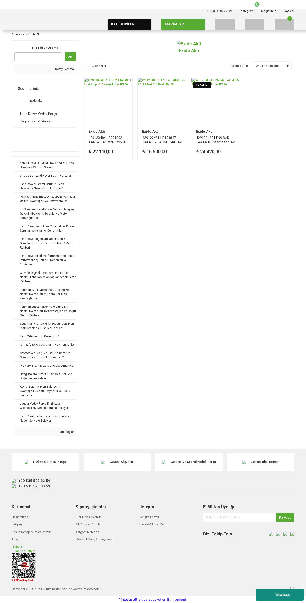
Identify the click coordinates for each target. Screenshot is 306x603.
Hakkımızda (20, 517)
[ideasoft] (127, 600)
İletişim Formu (149, 517)
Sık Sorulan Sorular (89, 524)
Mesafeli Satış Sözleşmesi (94, 539)
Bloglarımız (268, 11)
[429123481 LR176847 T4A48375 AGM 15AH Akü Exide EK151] (162, 102)
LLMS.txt (17, 547)
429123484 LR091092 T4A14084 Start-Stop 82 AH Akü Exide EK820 (107, 140)
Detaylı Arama (64, 69)
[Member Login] (254, 24)
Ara (70, 56)
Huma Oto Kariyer (23, 551)
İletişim (17, 524)
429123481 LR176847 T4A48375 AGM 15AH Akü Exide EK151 (162, 140)
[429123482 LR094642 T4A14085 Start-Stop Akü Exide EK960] (215, 102)
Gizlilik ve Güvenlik (88, 517)
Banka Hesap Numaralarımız (31, 532)
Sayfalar (289, 11)
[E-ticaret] (152, 600)
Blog (15, 539)
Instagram (247, 11)
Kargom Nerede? (87, 532)
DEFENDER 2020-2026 (218, 11)
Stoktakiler (99, 66)
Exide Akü (34, 34)
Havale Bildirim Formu (154, 524)
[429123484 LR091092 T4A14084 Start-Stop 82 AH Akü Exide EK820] (108, 102)
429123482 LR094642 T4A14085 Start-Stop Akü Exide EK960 (216, 140)
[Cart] (284, 24)
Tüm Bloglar (65, 432)
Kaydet (285, 517)
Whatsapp (283, 595)
